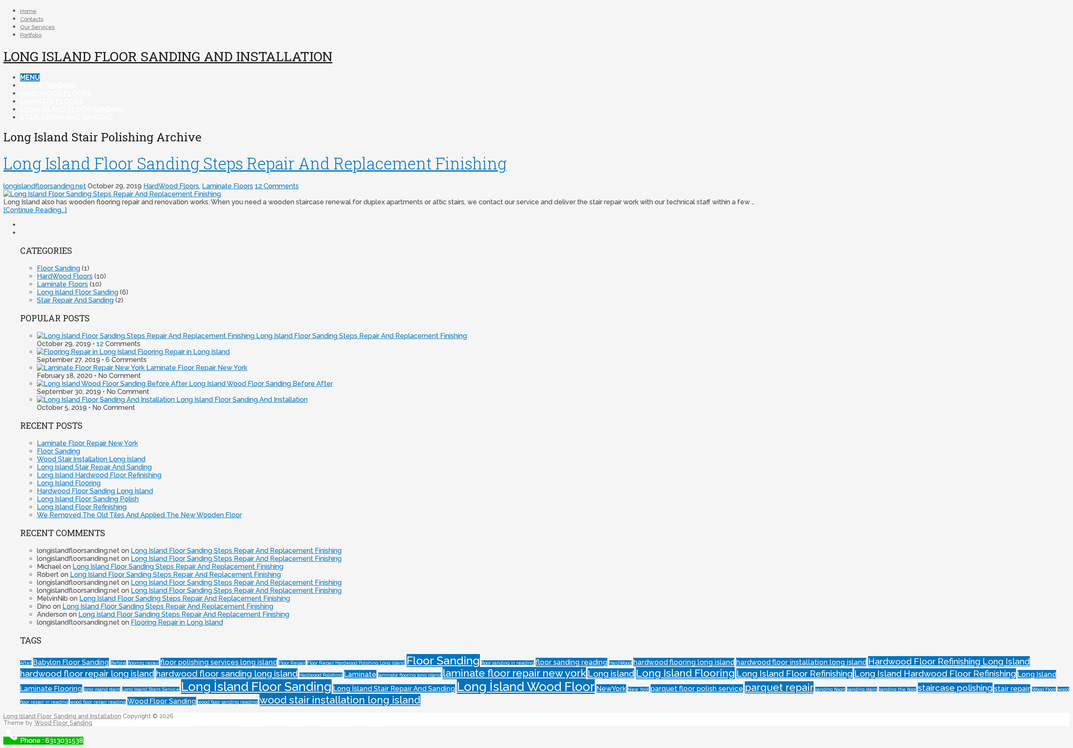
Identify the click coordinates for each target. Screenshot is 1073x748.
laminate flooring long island (409, 675)
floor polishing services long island (219, 662)
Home (28, 11)
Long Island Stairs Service (150, 689)
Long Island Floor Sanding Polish (88, 499)
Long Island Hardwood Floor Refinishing (99, 475)
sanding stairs (862, 689)
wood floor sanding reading (228, 701)
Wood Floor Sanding (161, 701)
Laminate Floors (51, 101)
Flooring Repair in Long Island (183, 352)
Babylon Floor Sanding (71, 662)
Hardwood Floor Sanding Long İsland (95, 491)
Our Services (37, 27)
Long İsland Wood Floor (526, 686)
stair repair (1012, 688)
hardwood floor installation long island (801, 662)
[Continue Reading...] (35, 210)
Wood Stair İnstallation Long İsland (91, 459)
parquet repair (779, 687)
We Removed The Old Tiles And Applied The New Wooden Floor (139, 515)
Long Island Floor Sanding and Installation (167, 56)
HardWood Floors (55, 93)
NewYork (611, 688)
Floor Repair (292, 662)
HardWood (620, 662)
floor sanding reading (571, 662)
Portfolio (30, 35)
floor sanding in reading (508, 662)
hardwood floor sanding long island (227, 673)
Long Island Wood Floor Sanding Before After (260, 384)
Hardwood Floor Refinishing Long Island (949, 661)
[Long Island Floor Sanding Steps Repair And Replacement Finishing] (536, 194)
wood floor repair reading (98, 701)
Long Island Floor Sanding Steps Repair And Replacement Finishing (255, 163)
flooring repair (143, 662)
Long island (611, 673)
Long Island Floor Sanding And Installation (241, 400)
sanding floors (830, 689)
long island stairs (102, 689)
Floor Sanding (48, 85)
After (25, 662)
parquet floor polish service (697, 688)
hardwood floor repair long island (87, 673)
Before (118, 662)
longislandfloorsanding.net (44, 186)
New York (638, 689)
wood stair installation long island (339, 700)
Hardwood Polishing (320, 675)
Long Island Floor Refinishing (82, 507)
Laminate (360, 674)
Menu (30, 77)
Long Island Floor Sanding (72, 109)
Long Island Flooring (69, 483)
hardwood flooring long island (683, 662)
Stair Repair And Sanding (66, 117)
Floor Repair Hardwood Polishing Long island (356, 662)
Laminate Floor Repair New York (196, 368)
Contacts (31, 19)
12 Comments (277, 186)
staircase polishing (955, 688)
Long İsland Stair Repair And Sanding (94, 467)
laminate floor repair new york (514, 673)
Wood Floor (1044, 689)
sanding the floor (897, 689)
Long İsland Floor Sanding (256, 686)
